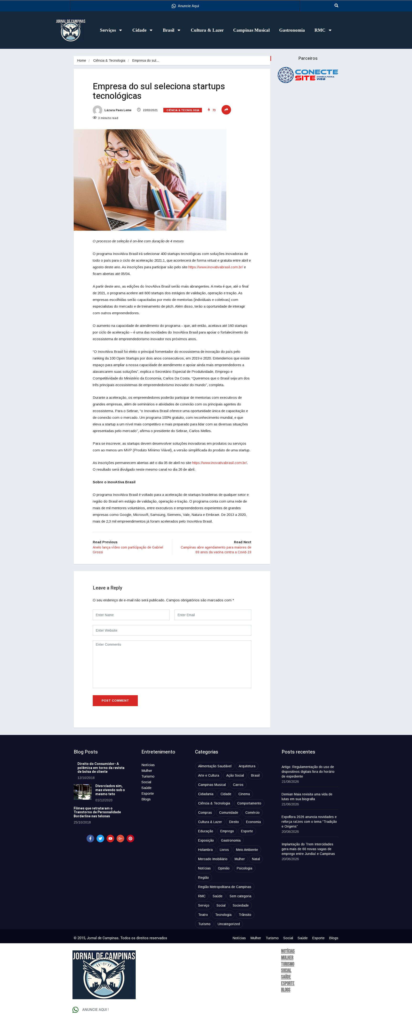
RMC (319, 30)
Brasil (168, 30)
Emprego (227, 831)
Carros (238, 785)
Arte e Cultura (208, 775)
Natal (256, 859)
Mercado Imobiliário (212, 859)
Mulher (146, 770)
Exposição (206, 840)
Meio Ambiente (247, 850)
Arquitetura (247, 766)
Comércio (252, 812)
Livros (224, 850)
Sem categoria (240, 896)
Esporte (147, 793)
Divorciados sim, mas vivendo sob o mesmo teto (110, 790)
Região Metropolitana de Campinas (224, 887)
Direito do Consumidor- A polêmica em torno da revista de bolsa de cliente (100, 767)
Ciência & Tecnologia (109, 60)
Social (146, 782)
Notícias (148, 765)
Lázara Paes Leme (117, 110)
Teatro (203, 915)
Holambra (205, 850)
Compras (205, 812)
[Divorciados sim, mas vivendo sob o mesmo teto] (83, 792)
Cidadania (205, 794)
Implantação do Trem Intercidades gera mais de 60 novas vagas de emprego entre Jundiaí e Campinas (308, 849)
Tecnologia (223, 915)
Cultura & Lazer (207, 30)
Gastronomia (292, 30)
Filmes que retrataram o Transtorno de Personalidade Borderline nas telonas (97, 812)
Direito (234, 822)
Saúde (146, 788)
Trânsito (245, 915)
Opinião (224, 868)
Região (203, 877)
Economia (253, 822)
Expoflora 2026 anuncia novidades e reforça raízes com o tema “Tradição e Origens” (309, 821)
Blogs (146, 799)
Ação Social (235, 775)
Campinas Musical (251, 30)
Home (81, 60)
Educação (205, 831)
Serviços (108, 30)
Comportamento (249, 803)
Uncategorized (229, 924)
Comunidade (228, 812)
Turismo (147, 776)
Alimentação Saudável (215, 766)
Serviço (203, 905)
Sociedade (241, 905)
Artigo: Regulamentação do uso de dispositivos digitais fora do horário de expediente (308, 771)
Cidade (139, 30)
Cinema (244, 794)
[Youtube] (110, 838)
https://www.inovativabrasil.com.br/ (215, 267)
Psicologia (244, 868)
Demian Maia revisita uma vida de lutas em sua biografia (307, 796)
